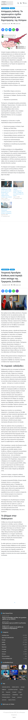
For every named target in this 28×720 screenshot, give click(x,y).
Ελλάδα (4, 644)
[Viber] (17, 29)
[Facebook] (2, 29)
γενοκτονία (19, 697)
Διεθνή (3, 642)
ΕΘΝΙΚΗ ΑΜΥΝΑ (15, 687)
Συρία (21, 694)
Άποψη (3, 640)
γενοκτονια (4, 699)
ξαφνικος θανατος (12, 699)
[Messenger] (10, 29)
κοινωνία (4, 651)
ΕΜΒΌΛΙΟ (4, 689)
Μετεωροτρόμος (6, 656)
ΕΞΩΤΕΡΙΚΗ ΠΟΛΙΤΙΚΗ (13, 689)
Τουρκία (13, 697)
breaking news (5, 8)
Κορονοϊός (8, 692)
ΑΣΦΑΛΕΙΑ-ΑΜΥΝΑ (6, 687)
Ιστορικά (4, 649)
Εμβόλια (21, 689)
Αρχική (14, 717)
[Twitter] (6, 29)
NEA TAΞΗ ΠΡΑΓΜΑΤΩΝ (8, 637)
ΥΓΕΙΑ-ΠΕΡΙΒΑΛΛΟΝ (7, 658)
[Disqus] (14, 243)
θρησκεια (4, 647)
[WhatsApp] (13, 29)
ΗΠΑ (3, 692)
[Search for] (21, 3)
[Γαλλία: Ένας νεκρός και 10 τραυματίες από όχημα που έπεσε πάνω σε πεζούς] (14, 672)
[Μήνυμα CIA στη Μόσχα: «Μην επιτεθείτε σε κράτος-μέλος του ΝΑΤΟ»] (14, 677)
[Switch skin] (18, 3)
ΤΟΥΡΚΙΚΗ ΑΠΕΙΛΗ (6, 697)
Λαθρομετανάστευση (6, 694)
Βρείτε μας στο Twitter (8, 704)
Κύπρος (12, 8)
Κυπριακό (14, 692)
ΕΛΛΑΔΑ (22, 687)
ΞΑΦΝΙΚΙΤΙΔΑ (15, 694)
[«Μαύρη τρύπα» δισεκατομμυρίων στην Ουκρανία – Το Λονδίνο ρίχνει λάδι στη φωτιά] (14, 667)
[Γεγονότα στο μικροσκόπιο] (7, 3)
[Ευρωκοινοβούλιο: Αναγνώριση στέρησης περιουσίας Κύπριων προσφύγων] (6, 205)
